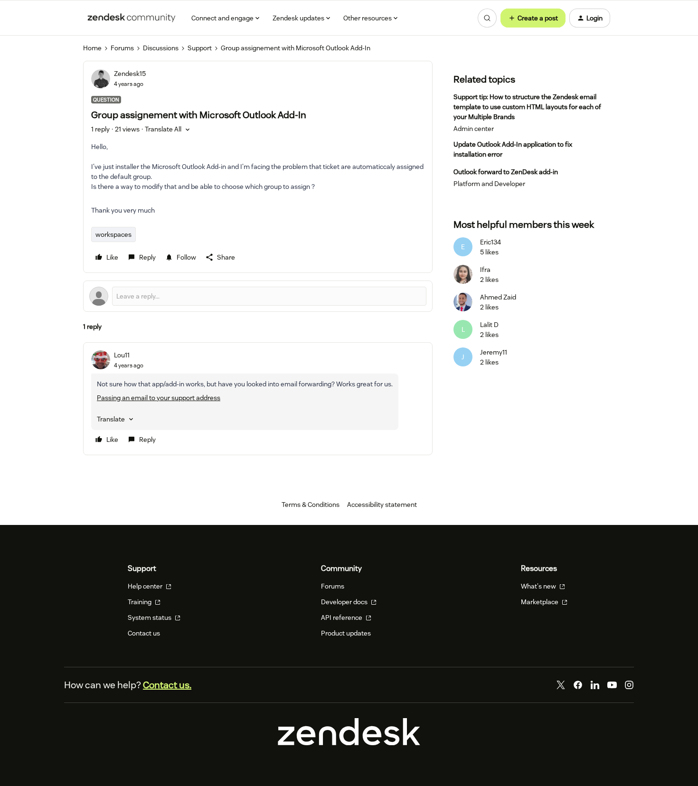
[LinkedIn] (595, 685)
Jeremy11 (493, 352)
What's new (539, 586)
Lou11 (122, 355)
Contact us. (167, 685)
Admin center (473, 128)
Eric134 (490, 242)
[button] (533, 18)
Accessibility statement (382, 504)
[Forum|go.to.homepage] (131, 18)
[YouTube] (612, 685)
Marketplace (540, 602)
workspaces (113, 234)
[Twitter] (561, 685)
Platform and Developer (489, 183)
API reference (342, 617)
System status (150, 617)
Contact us (144, 633)
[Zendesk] (349, 743)
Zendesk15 (130, 73)
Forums (122, 48)
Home (92, 48)
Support (200, 48)
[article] (257, 398)
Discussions (161, 48)
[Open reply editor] (258, 296)
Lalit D (489, 324)
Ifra (485, 269)
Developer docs (345, 602)
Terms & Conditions (311, 504)
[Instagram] (629, 685)
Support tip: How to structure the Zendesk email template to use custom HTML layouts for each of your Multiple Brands (527, 107)
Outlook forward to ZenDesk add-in (505, 172)
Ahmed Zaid (498, 297)
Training (140, 602)
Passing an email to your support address (158, 397)
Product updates (346, 633)
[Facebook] (578, 685)
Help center (146, 586)
